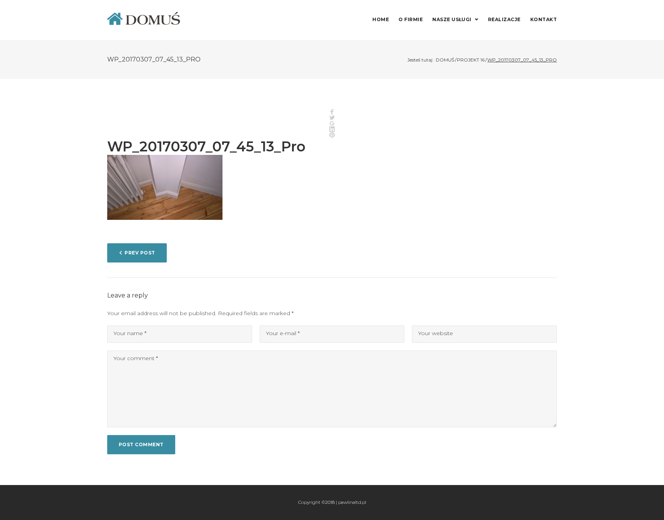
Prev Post (139, 253)
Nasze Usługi (451, 19)
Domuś (445, 60)
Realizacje (504, 19)
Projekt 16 (471, 60)
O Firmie (410, 19)
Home (380, 19)
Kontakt (543, 19)
